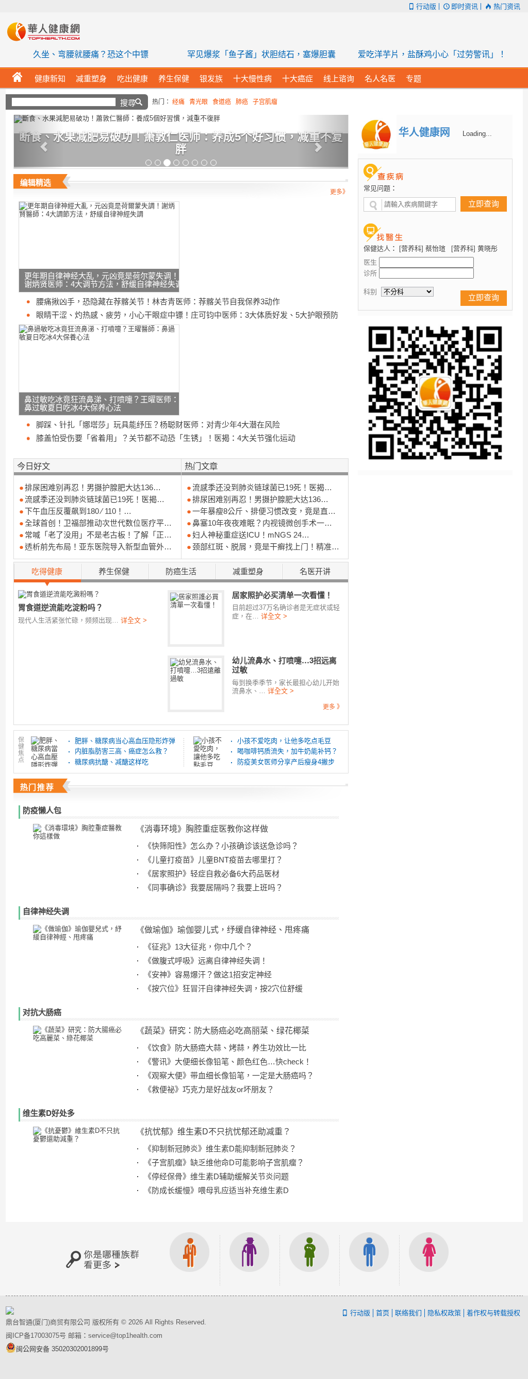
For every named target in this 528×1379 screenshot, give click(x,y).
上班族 (190, 1258)
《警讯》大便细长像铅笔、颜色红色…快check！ (227, 1061)
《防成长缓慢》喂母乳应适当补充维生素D (216, 1190)
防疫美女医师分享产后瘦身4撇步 (286, 762)
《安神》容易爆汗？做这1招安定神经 (208, 974)
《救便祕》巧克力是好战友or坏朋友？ (209, 1089)
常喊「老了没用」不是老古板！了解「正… (98, 534)
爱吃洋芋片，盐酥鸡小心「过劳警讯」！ (432, 54)
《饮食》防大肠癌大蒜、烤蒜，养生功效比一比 (225, 1047)
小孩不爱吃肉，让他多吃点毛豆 (284, 741)
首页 (382, 1313)
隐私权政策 (444, 1313)
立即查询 (483, 203)
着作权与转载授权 (493, 1313)
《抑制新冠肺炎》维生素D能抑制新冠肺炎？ (220, 1148)
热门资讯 (506, 6)
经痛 (178, 102)
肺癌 (242, 102)
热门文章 (201, 465)
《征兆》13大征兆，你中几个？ (198, 946)
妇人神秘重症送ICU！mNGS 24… (250, 534)
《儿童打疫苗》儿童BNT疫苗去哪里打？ (213, 859)
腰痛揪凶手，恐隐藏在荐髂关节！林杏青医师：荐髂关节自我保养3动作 (158, 301)
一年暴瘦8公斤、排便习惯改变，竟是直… (264, 511)
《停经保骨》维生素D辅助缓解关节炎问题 (216, 1176)
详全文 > (134, 620)
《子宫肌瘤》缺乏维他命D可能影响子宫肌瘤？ (224, 1162)
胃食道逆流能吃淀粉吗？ (60, 607)
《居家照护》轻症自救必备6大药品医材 (211, 873)
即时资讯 (464, 6)
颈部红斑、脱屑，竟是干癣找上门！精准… (265, 546)
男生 (369, 1258)
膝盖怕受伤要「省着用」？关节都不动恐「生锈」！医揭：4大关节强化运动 (165, 438)
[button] (39, 141)
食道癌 (221, 102)
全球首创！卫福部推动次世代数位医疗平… (98, 523)
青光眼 (198, 102)
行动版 (426, 6)
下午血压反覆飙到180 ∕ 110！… (78, 511)
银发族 (249, 1258)
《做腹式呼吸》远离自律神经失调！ (206, 960)
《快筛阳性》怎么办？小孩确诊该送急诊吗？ (221, 845)
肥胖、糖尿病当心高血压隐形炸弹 (125, 741)
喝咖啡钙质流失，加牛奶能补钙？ (287, 751)
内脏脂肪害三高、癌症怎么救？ (122, 751)
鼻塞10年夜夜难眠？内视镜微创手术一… (262, 523)
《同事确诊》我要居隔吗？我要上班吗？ (213, 887)
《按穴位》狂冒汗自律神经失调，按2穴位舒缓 (223, 988)
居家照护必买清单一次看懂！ (282, 594)
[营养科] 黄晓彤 (474, 248)
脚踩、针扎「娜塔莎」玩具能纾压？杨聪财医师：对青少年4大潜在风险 (158, 424)
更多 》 (333, 707)
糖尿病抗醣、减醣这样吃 (111, 762)
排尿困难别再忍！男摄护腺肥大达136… (93, 487)
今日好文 (33, 465)
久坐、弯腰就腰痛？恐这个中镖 (90, 54)
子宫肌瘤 (265, 102)
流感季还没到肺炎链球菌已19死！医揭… (94, 499)
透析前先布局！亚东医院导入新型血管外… (98, 546)
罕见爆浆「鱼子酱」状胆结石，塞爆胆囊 (261, 54)
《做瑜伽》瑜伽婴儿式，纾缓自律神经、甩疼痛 (222, 929)
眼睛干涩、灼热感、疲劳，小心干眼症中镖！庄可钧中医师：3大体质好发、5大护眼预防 (187, 315)
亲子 (309, 1258)
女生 (429, 1258)
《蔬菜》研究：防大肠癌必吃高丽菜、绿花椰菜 (222, 1030)
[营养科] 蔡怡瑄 (422, 248)
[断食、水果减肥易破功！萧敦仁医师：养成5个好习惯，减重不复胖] (181, 119)
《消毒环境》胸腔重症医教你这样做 (202, 828)
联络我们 (408, 1313)
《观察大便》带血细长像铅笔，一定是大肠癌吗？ (229, 1075)
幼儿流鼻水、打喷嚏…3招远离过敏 (284, 665)
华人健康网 (47, 31)
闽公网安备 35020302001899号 (62, 1349)
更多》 (339, 192)
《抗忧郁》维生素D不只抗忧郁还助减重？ (213, 1131)
